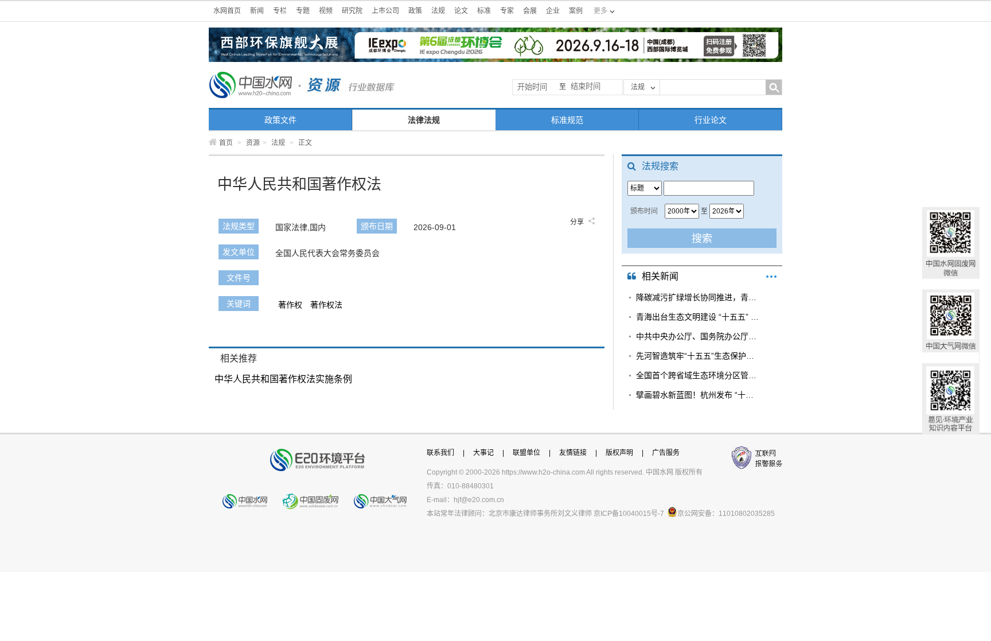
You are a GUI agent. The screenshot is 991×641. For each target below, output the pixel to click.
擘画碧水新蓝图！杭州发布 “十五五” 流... (697, 394)
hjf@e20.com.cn (479, 500)
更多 (771, 276)
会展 (530, 11)
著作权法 (326, 304)
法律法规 (424, 120)
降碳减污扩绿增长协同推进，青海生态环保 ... (697, 297)
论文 (461, 11)
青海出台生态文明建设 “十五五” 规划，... (697, 316)
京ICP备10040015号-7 (629, 514)
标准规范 (567, 120)
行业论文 (711, 120)
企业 (553, 11)
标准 (484, 11)
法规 (438, 11)
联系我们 (440, 453)
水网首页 (227, 11)
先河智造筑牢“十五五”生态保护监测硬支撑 (697, 355)
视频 (326, 11)
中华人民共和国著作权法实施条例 (283, 379)
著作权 (290, 304)
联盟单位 (526, 453)
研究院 (352, 11)
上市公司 (385, 11)
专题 (303, 11)
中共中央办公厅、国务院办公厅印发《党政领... (697, 336)
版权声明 (619, 453)
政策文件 (280, 120)
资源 (253, 143)
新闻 (257, 11)
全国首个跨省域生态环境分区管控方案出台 (697, 375)
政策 (415, 11)
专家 (507, 11)
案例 (576, 11)
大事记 (483, 453)
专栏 (280, 11)
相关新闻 (660, 276)
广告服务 (666, 453)
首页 (226, 143)
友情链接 (573, 453)
